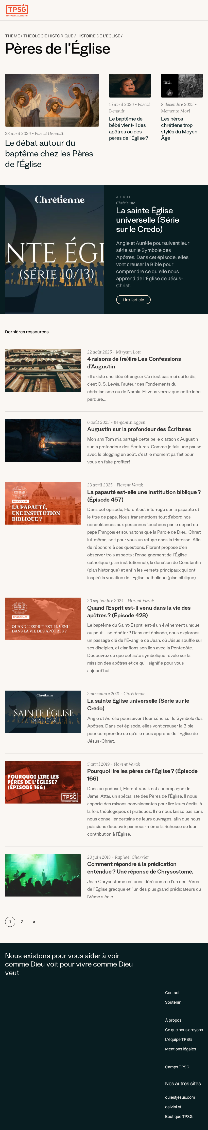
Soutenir (173, 1002)
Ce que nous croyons (184, 1029)
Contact (172, 992)
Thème (12, 35)
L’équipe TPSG (178, 1039)
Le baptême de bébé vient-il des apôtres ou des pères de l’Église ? (128, 129)
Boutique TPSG (179, 1116)
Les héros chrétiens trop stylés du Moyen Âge (179, 129)
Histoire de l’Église (98, 35)
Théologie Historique (48, 35)
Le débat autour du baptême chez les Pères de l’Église (49, 155)
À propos (173, 1020)
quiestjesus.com (180, 1097)
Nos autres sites (183, 1083)
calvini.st (173, 1106)
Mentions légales (180, 1048)
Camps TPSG (177, 1066)
